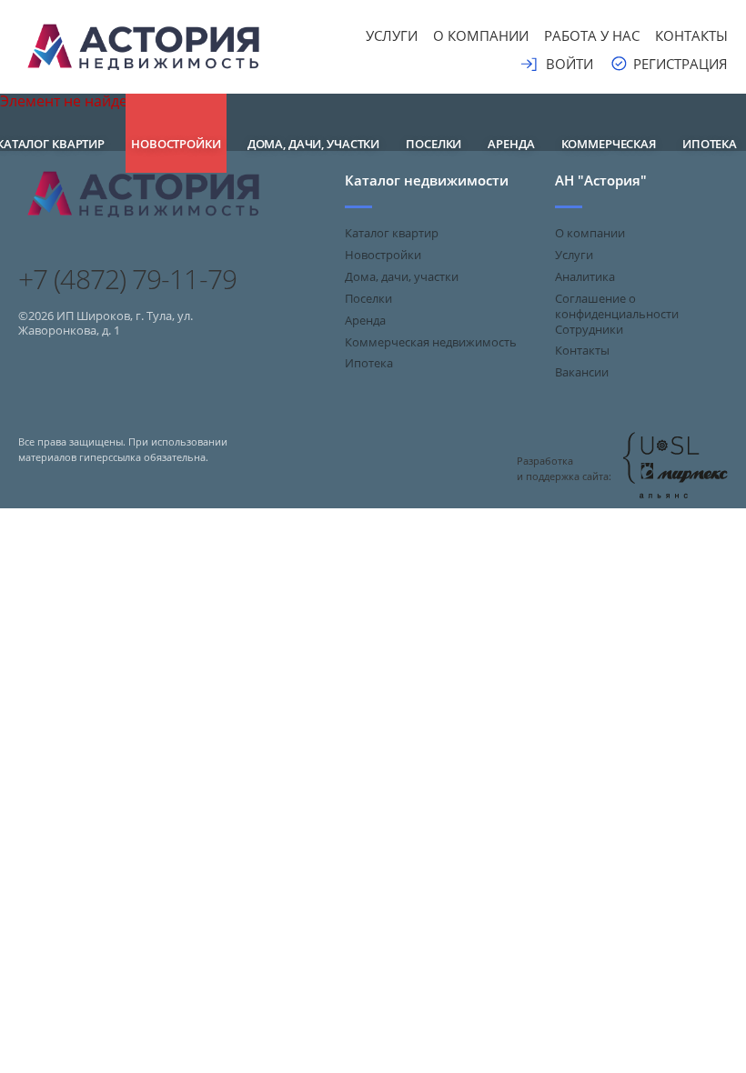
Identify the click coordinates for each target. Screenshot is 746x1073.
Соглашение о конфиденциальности (617, 306)
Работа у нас (592, 35)
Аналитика (585, 276)
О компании (481, 35)
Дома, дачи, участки (313, 143)
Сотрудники (589, 329)
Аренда (511, 143)
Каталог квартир (392, 233)
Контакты (691, 35)
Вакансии (582, 372)
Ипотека (709, 143)
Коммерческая (608, 143)
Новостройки (176, 143)
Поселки (433, 143)
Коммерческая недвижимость (431, 342)
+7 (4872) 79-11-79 (127, 279)
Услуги (392, 35)
